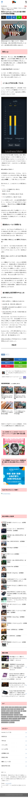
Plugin (22, 709)
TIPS (4, 354)
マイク (23, 718)
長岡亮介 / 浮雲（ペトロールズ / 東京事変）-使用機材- (16, 611)
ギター (21, 714)
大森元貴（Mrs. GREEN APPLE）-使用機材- (16, 536)
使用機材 (5, 753)
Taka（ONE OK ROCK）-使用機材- (16, 541)
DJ (12, 707)
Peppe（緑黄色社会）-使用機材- (15, 629)
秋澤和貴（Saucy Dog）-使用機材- (16, 617)
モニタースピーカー (5, 720)
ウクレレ (11, 712)
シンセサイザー (5, 718)
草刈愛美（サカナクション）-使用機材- (16, 523)
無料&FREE (6, 765)
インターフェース (5, 712)
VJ (21, 711)
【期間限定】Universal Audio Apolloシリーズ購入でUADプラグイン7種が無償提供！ (16, 667)
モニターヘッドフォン (15, 720)
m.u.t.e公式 (8, 783)
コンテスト (4, 716)
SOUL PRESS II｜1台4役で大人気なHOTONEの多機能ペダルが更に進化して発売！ (17, 593)
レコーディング (5, 722)
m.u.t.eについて (6, 732)
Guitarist (24, 707)
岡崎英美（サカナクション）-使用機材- (16, 643)
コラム (4, 744)
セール (5, 749)
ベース (19, 718)
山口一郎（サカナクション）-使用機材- (16, 605)
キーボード (16, 714)
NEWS (12, 709)
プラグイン (15, 718)
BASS (3, 707)
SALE (12, 711)
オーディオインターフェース (7, 714)
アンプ (24, 711)
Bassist (6, 707)
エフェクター (17, 712)
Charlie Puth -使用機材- (13, 566)
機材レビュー (11, 722)
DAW (10, 707)
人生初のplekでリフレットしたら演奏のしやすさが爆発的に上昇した (16, 580)
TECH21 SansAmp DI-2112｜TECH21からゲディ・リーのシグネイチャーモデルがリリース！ (17, 599)
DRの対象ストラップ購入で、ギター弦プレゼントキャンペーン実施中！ (17, 658)
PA (14, 709)
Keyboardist (4, 709)
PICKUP (18, 709)
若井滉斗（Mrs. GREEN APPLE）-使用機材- (16, 561)
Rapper (7, 711)
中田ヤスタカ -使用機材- (13, 554)
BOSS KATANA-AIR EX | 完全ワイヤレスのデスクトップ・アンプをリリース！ (17, 685)
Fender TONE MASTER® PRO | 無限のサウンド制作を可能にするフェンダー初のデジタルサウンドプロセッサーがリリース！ (13, 693)
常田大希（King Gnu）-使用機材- (15, 573)
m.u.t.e (13, 794)
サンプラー (16, 716)
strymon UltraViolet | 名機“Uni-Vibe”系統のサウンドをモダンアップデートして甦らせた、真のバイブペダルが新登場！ (13, 676)
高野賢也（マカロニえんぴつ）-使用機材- (17, 624)
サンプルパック (23, 716)
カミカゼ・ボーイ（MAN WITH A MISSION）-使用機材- (15, 529)
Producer (3, 711)
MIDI (8, 709)
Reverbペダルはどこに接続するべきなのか (17, 586)
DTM (20, 707)
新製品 (5, 757)
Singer (15, 711)
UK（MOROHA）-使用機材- (14, 635)
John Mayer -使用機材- (12, 547)
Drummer (16, 707)
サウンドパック (10, 716)
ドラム (10, 718)
